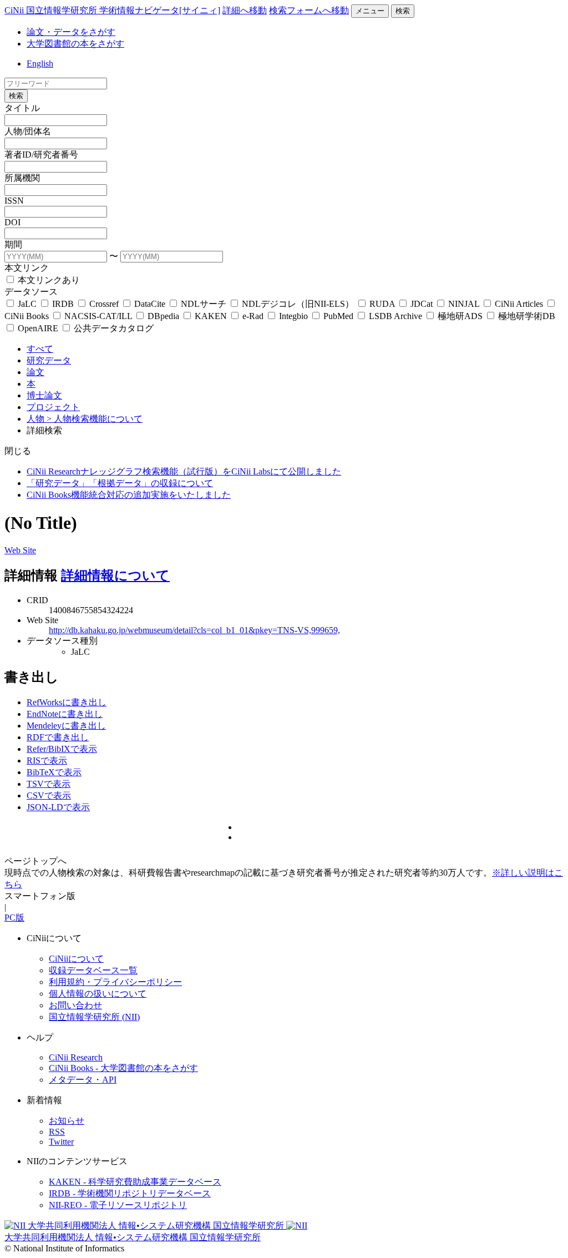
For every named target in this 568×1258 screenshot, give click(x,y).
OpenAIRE (38, 328)
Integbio (293, 316)
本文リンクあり (48, 280)
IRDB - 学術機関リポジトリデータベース (130, 1193)
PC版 (14, 917)
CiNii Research (76, 1057)
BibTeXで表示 (54, 772)
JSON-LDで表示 (58, 807)
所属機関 (22, 178)
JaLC (27, 304)
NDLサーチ (204, 304)
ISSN (14, 200)
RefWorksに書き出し (66, 702)
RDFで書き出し (58, 737)
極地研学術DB (525, 316)
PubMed (338, 316)
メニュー (370, 11)
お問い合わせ (75, 1005)
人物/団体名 (27, 131)
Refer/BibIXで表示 (62, 749)
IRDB (63, 304)
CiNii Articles (519, 304)
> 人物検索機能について (95, 418)
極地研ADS (460, 316)
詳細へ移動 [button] (244, 10)
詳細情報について (115, 575)
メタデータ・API (82, 1079)
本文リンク (26, 267)
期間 (13, 244)
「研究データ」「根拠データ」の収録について (120, 483)
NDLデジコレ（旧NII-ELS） (298, 304)
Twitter (61, 1141)
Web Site (20, 550)
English (40, 63)
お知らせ (66, 1120)
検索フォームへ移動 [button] (309, 10)
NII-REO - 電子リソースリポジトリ (118, 1205)
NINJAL (463, 304)
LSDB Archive (395, 316)
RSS (57, 1131)
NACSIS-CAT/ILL (98, 316)
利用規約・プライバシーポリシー (115, 982)
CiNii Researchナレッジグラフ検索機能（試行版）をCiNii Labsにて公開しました (184, 471)
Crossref (104, 304)
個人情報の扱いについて (97, 993)
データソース (31, 291)
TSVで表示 (48, 784)
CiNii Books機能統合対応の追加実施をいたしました (129, 494)
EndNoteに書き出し (65, 714)
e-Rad (253, 316)
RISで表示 (47, 760)
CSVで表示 (49, 795)
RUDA (382, 304)
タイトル (22, 108)
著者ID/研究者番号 (41, 154)
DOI (12, 222)
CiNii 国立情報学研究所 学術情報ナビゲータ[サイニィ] (112, 10)
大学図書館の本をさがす (75, 43)
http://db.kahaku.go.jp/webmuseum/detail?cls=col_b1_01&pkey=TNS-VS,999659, (194, 630)
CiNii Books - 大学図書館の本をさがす (123, 1068)
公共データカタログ (113, 328)
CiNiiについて (76, 958)
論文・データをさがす (71, 32)
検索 (402, 11)
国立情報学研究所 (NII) (94, 1017)
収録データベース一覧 (93, 970)
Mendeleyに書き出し (66, 725)
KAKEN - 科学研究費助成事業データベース (135, 1181)
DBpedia (163, 316)
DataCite (150, 304)
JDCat (421, 304)
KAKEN (210, 316)
